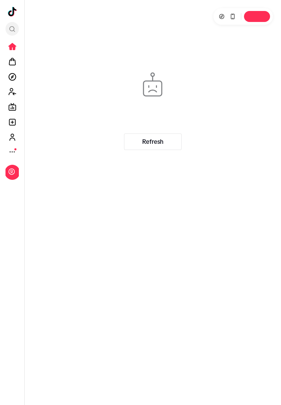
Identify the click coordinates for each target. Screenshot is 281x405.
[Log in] (12, 171)
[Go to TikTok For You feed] (12, 11)
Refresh (152, 141)
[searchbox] (12, 29)
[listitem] (12, 47)
